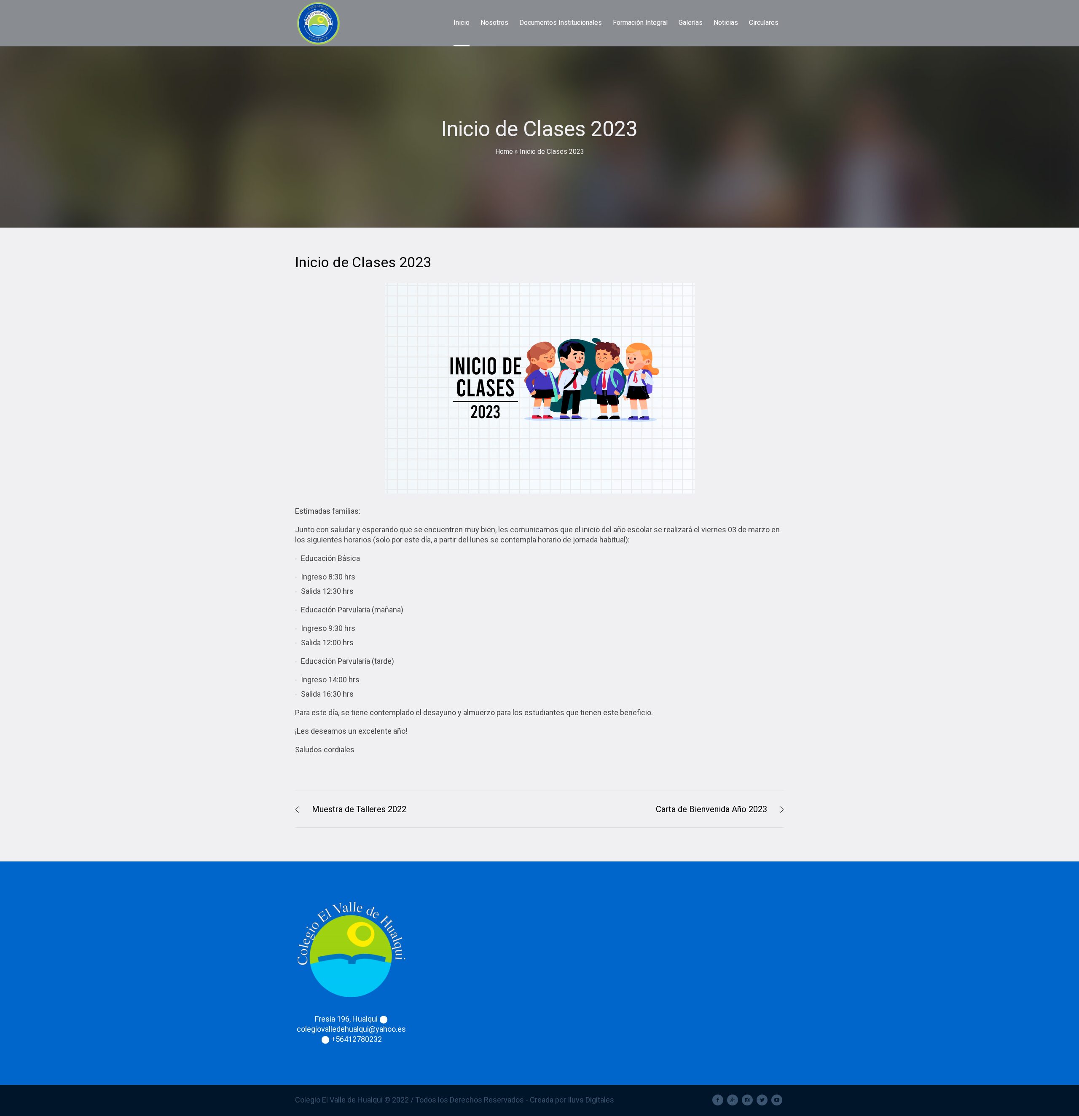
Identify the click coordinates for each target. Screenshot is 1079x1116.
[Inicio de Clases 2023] (540, 388)
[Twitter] (762, 1100)
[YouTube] (776, 1100)
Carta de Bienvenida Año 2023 (711, 809)
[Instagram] (747, 1100)
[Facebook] (717, 1100)
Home (504, 152)
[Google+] (732, 1100)
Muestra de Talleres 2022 (359, 809)
